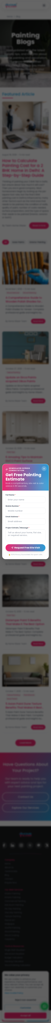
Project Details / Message (17, 528)
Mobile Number (13, 506)
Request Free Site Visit (27, 547)
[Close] (44, 468)
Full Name (11, 495)
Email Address (12, 517)
